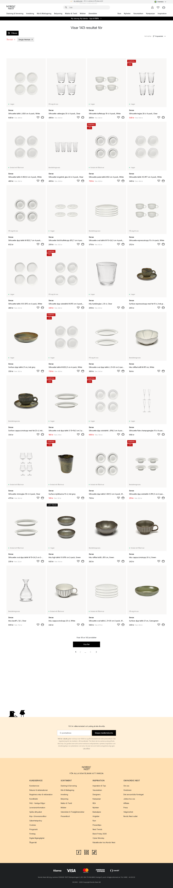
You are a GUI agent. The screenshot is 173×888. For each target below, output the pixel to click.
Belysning (58, 13)
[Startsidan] (10, 7)
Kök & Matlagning (44, 13)
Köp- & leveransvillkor (37, 816)
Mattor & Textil (71, 13)
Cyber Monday (98, 838)
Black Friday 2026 (100, 834)
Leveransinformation (37, 808)
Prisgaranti (33, 829)
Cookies (32, 825)
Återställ (10, 40)
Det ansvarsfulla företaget (133, 794)
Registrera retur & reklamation (40, 794)
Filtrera (14, 33)
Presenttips (97, 825)
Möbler (83, 13)
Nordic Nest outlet (130, 816)
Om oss (126, 786)
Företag (32, 834)
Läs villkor (86, 748)
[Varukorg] (164, 7)
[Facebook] (79, 852)
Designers (97, 794)
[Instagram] (86, 852)
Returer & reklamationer (38, 790)
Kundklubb (33, 799)
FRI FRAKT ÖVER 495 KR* (88, 2)
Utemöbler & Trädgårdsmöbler (72, 812)
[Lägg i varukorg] (42, 117)
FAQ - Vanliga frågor (37, 803)
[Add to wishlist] (38, 117)
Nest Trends (97, 829)
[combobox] (160, 2)
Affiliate (126, 803)
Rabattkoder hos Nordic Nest (104, 842)
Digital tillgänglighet (36, 838)
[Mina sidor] (152, 7)
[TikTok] (94, 852)
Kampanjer (150, 13)
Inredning (30, 13)
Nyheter (127, 13)
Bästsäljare (97, 812)
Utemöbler (93, 13)
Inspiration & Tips (99, 786)
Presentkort (65, 816)
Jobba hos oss (129, 799)
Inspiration (162, 13)
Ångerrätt (33, 842)
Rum (119, 13)
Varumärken (138, 13)
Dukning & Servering (14, 13)
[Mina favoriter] (158, 7)
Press (125, 808)
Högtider (96, 816)
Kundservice (34, 786)
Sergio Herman (24, 40)
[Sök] (66, 7)
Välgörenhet (128, 812)
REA (94, 803)
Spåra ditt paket (35, 812)
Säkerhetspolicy (35, 821)
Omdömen (127, 790)
